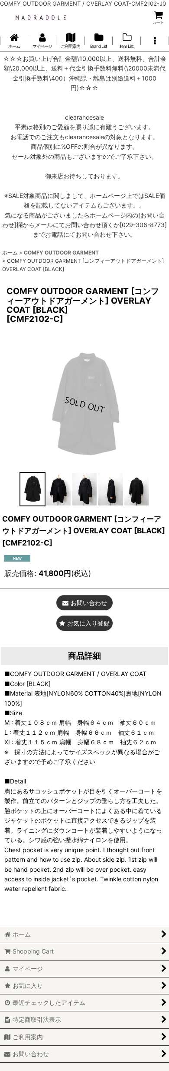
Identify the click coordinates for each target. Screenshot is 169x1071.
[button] (155, 40)
